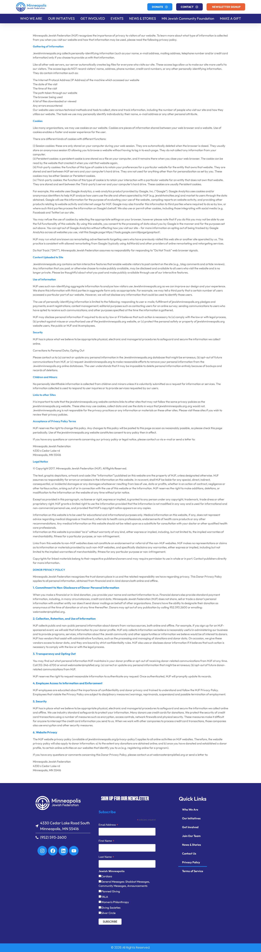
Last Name (106, 857)
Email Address (108, 825)
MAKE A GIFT (230, 18)
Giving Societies (110, 907)
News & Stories (191, 844)
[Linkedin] (63, 850)
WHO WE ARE (31, 18)
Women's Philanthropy (115, 902)
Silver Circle (108, 913)
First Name (106, 841)
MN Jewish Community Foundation (188, 18)
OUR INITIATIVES (61, 18)
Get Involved (190, 827)
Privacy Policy (191, 862)
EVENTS (117, 18)
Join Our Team (191, 836)
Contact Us (189, 853)
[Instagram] (42, 850)
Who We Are (190, 809)
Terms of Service (192, 871)
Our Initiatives (191, 818)
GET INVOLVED (92, 18)
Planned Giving (110, 891)
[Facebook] (53, 850)
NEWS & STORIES (142, 18)
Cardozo (106, 876)
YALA (104, 896)
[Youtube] (74, 850)
